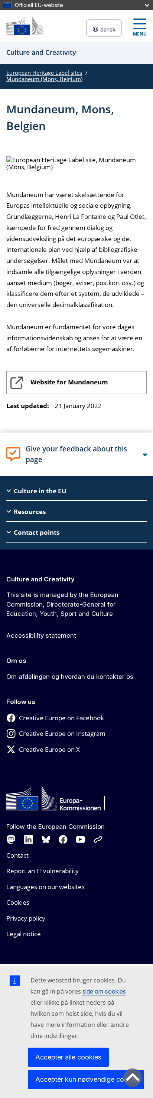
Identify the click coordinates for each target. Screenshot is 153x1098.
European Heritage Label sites (44, 72)
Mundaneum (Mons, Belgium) (44, 79)
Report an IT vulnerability (42, 871)
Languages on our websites (45, 886)
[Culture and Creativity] (24, 26)
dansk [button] (107, 29)
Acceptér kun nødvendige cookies (87, 1079)
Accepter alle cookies (68, 1057)
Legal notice (23, 934)
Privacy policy (25, 918)
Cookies (17, 902)
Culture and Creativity (40, 579)
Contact (17, 855)
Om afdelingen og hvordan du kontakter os (69, 676)
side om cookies (104, 991)
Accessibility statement (41, 635)
